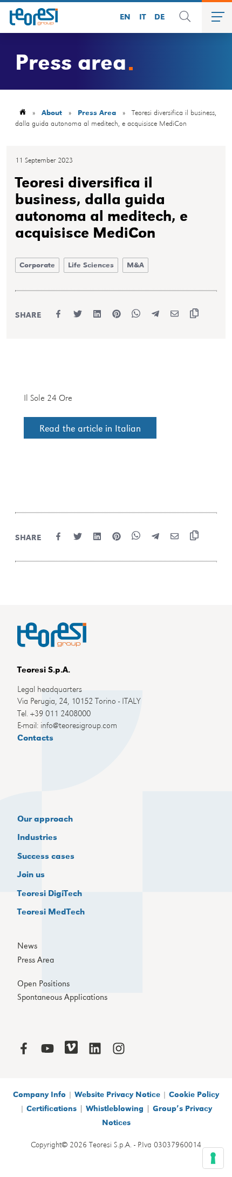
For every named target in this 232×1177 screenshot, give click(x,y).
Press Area (97, 112)
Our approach (45, 818)
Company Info (39, 1094)
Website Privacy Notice (117, 1094)
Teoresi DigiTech (49, 892)
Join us (31, 874)
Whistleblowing (115, 1108)
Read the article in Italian (90, 428)
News (27, 946)
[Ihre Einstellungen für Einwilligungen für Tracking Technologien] (213, 1158)
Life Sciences (91, 264)
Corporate (37, 264)
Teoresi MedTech (51, 911)
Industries (37, 836)
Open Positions (43, 983)
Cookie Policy (194, 1094)
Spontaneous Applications (62, 997)
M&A (135, 264)
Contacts (35, 737)
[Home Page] (29, 17)
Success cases (45, 855)
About (52, 112)
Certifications (51, 1108)
